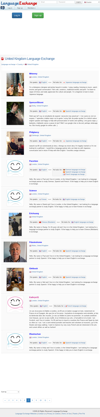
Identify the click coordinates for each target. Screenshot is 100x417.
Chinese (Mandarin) (48, 222)
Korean (43, 199)
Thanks (75, 414)
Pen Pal (82, 414)
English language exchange (75, 199)
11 (45, 400)
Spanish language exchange (75, 111)
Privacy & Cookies (53, 414)
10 (40, 400)
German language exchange (75, 170)
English (44, 82)
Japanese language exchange (75, 82)
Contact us (42, 414)
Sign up (20, 8)
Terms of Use (66, 414)
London (34, 77)
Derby (34, 106)
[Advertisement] (50, 371)
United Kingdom (43, 77)
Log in (10, 8)
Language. (19, 3)
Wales (34, 245)
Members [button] (31, 8)
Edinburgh (35, 135)
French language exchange (75, 174)
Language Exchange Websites (26, 414)
